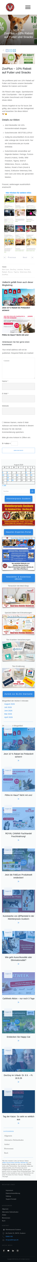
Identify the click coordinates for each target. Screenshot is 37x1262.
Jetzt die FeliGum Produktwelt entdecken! (18, 866)
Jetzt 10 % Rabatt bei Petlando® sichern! (18, 301)
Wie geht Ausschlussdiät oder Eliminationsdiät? (18, 948)
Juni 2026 (8, 711)
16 (31, 475)
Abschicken (18, 450)
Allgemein (8, 1136)
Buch (6, 1153)
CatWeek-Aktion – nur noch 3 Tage (18, 988)
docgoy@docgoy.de (12, 1240)
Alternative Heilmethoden (14, 1140)
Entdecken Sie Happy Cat (18, 1027)
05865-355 (9, 1236)
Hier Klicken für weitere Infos (18, 193)
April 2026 (8, 717)
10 (3, 475)
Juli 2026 (8, 707)
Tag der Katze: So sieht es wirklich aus (18, 1108)
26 (12, 480)
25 (8, 480)
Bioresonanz (8, 1149)
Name (5, 381)
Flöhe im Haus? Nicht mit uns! (18, 327)
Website (5, 406)
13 (17, 475)
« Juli (4, 485)
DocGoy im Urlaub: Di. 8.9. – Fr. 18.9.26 (18, 1066)
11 (8, 475)
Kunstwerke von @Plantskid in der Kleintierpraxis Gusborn (18, 907)
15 (26, 475)
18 (8, 478)
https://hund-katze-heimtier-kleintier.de (15, 1162)
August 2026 (9, 704)
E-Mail (5, 394)
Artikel (6, 1144)
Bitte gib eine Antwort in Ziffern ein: (16, 437)
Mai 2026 (8, 714)
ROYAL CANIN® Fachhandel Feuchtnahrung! (18, 824)
